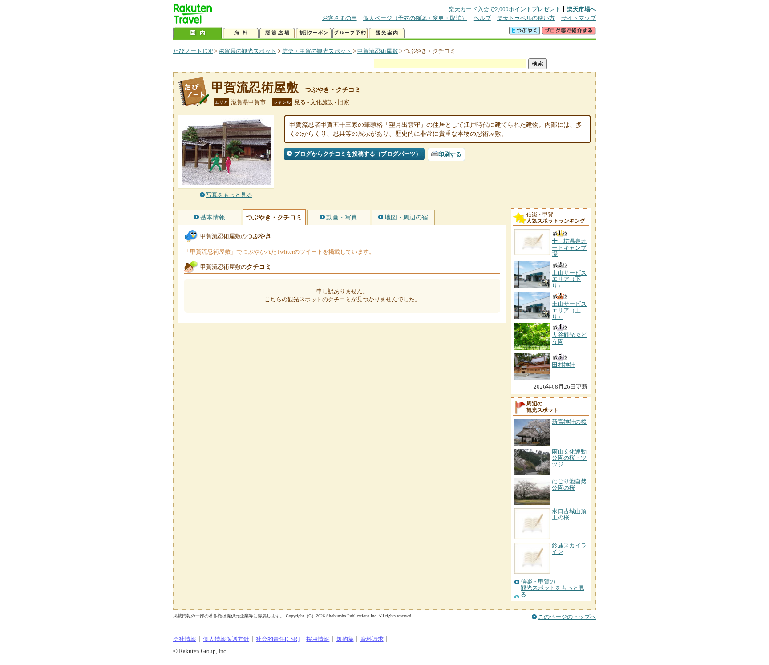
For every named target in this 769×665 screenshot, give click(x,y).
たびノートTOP (193, 51)
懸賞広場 (277, 33)
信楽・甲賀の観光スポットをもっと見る (552, 588)
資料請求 (372, 639)
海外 (241, 33)
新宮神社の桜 (569, 421)
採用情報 (317, 639)
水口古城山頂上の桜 (569, 514)
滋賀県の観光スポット (247, 51)
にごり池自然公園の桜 (569, 484)
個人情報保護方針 (226, 639)
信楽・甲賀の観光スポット (317, 51)
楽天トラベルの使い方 (526, 18)
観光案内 (387, 33)
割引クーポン (314, 33)
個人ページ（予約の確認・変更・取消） (415, 18)
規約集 (345, 639)
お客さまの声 (339, 18)
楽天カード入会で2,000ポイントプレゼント (505, 9)
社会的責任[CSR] (278, 639)
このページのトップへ (567, 616)
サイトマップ (578, 18)
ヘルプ (482, 18)
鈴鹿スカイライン (569, 548)
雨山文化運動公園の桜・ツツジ (569, 458)
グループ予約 (350, 33)
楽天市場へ (581, 9)
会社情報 (184, 639)
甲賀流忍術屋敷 (377, 51)
